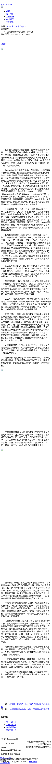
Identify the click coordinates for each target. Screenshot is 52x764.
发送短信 (6, 762)
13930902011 (5, 757)
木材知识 (10, 16)
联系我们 (10, 22)
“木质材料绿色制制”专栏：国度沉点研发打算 (29, 709)
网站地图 (33, 761)
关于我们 (10, 14)
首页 (8, 11)
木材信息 (10, 19)
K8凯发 (10, 26)
